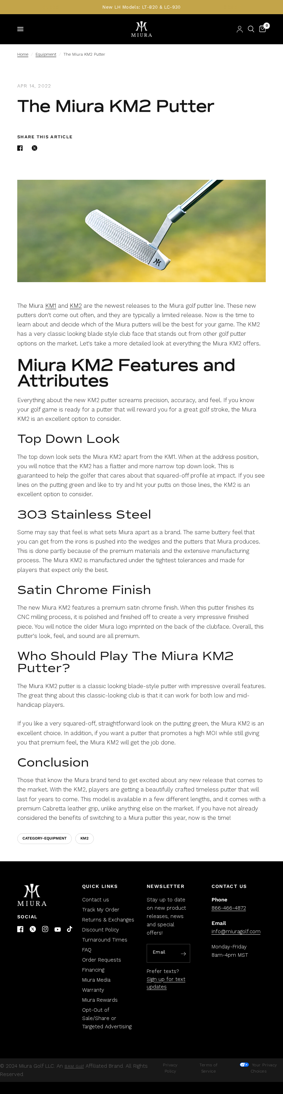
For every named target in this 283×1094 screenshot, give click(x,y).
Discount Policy (100, 930)
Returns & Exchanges (108, 920)
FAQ (86, 950)
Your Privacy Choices (263, 1068)
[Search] (251, 29)
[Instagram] (45, 929)
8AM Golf (74, 1066)
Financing (93, 970)
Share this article (44, 137)
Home (22, 54)
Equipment (46, 54)
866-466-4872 (229, 908)
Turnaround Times (104, 940)
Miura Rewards (100, 1000)
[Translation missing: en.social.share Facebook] (21, 148)
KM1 (50, 305)
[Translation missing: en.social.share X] (36, 148)
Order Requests (101, 960)
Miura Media (96, 980)
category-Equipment (44, 838)
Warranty (93, 990)
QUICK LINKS (100, 886)
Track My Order (100, 910)
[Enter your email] (183, 954)
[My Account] (239, 29)
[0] (261, 29)
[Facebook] (20, 929)
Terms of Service (208, 1068)
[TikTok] (70, 929)
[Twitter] (33, 929)
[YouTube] (58, 929)
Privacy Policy (170, 1068)
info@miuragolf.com (236, 931)
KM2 (76, 305)
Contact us (95, 900)
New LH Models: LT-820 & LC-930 (141, 7)
